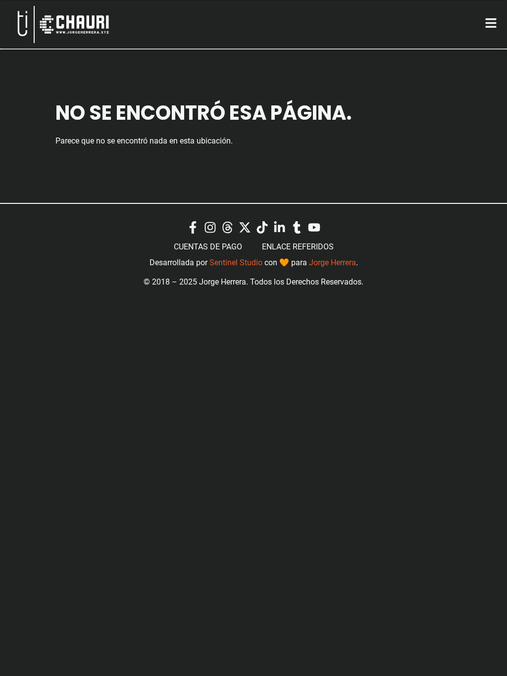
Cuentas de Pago (208, 246)
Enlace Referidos (298, 246)
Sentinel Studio (235, 262)
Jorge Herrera (332, 262)
